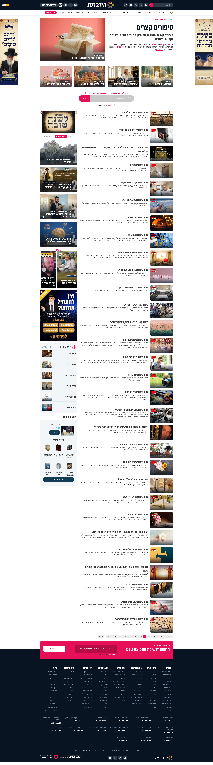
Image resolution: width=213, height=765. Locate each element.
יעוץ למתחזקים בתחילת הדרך (74, 718)
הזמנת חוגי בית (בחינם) (76, 728)
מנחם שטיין (159, 49)
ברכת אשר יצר (52, 707)
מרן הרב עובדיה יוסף (86, 675)
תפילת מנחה (53, 675)
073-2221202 (123, 740)
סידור (55, 668)
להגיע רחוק (138, 694)
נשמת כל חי (53, 704)
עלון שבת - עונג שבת (121, 718)
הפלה (72, 691)
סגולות (106, 688)
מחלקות (90, 12)
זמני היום (105, 12)
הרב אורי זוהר (88, 697)
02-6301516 (168, 732)
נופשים (169, 694)
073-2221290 (78, 730)
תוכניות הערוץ (136, 668)
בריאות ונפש (104, 694)
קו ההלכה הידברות (145, 728)
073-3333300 (146, 730)
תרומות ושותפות (166, 697)
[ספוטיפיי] (60, 5)
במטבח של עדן (137, 678)
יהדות (154, 672)
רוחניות (154, 684)
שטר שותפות (147, 12)
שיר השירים (53, 700)
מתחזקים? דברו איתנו (49, 5)
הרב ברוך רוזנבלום (86, 694)
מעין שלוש (54, 688)
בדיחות (123, 678)
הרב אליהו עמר (87, 707)
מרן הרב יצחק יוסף (86, 678)
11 (131, 636)
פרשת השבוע (152, 700)
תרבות (154, 694)
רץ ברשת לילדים (120, 675)
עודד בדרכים (138, 672)
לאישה (72, 672)
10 (135, 636)
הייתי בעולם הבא (136, 704)
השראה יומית (137, 700)
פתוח (140, 684)
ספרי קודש (104, 704)
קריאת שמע (53, 691)
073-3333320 (56, 722)
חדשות (155, 12)
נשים (154, 681)
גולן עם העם (138, 688)
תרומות (84, 12)
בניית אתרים (64, 758)
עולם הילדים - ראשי (119, 672)
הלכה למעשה (137, 681)
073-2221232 (78, 720)
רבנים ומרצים (87, 668)
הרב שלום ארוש (87, 700)
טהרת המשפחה (69, 678)
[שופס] (70, 5)
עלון (100, 12)
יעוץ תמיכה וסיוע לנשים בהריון (119, 728)
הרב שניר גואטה (87, 688)
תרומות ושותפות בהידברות (143, 718)
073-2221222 (168, 720)
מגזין (160, 12)
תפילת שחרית (52, 672)
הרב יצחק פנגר (87, 681)
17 (111, 636)
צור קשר (77, 12)
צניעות (72, 688)
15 (118, 636)
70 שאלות (122, 12)
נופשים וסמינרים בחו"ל (121, 737)
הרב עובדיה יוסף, (118, 47)
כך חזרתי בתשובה (136, 697)
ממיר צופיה (169, 737)
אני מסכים (105, 105)
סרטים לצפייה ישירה (119, 681)
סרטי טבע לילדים (120, 697)
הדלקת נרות (70, 681)
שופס (95, 12)
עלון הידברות (167, 678)
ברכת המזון (53, 684)
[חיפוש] (151, 5)
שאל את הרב (113, 12)
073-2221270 (56, 730)
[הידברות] (100, 5)
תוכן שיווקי (153, 707)
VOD (164, 12)
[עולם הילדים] (75, 5)
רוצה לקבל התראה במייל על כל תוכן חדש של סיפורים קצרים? (106, 93)
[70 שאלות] (65, 5)
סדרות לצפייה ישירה (119, 684)
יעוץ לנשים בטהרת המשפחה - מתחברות (163, 729)
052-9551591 (123, 730)
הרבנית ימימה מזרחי (68, 684)
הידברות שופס (167, 700)
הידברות (153, 44)
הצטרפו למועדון (49, 13)
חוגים (123, 704)
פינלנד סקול (104, 684)
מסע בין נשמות (137, 691)
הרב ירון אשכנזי (87, 691)
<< (171, 636)
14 (121, 636)
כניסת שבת (167, 691)
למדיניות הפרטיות (102, 105)
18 (108, 636)
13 (125, 636)
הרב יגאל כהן (88, 684)
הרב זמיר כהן (138, 12)
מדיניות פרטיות (166, 672)
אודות (169, 710)
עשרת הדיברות (103, 681)
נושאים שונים (103, 668)
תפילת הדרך (53, 697)
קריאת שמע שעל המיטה (49, 710)
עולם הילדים (130, 12)
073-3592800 (101, 720)
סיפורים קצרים (165, 44)
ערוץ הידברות (167, 675)
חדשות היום (152, 678)
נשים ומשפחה (69, 668)
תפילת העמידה (52, 681)
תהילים (54, 694)
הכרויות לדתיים (103, 700)
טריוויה (123, 694)
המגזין (154, 675)
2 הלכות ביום (167, 684)
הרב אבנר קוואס (87, 704)
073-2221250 (146, 740)
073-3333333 (168, 740)
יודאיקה (105, 707)
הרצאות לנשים (69, 697)
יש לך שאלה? (46, 347)
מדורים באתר (151, 668)
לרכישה (54, 432)
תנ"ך (106, 675)
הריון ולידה (71, 694)
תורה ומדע (153, 691)
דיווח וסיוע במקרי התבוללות (97, 728)
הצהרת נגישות (166, 707)
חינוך (106, 691)
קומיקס (123, 691)
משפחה (153, 688)
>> (99, 636)
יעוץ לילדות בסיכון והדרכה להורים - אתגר (50, 719)
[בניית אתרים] (74, 758)
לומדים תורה (104, 672)
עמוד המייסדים (166, 704)
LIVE (63, 13)
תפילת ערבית (53, 678)
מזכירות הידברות (168, 718)
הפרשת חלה (70, 700)
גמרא (106, 678)
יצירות (123, 700)
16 (115, 636)
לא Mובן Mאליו (137, 675)
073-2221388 (123, 720)
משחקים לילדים (120, 688)
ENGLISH (70, 12)
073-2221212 (146, 720)
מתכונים (72, 675)
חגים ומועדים (152, 704)
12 (128, 636)
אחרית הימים (104, 697)
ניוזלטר (169, 681)
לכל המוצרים (59, 479)
